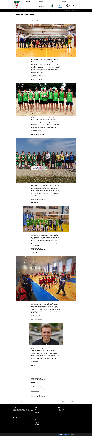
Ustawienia (72, 434)
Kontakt (59, 10)
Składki (38, 10)
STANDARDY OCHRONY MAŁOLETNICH (69, 10)
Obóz (78, 10)
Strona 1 (63, 401)
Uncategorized (43, 76)
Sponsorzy (54, 10)
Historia (43, 10)
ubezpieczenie (34, 382)
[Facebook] (25, 5)
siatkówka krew (35, 391)
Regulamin (48, 10)
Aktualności (15, 10)
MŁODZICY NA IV (35, 202)
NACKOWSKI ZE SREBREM (37, 134)
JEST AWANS (34, 252)
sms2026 (33, 365)
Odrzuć (66, 434)
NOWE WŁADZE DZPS (36, 320)
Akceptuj (60, 434)
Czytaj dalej (40, 72)
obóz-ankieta (34, 374)
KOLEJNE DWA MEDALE (37, 79)
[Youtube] (30, 5)
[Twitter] (28, 5)
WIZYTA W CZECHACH (36, 20)
